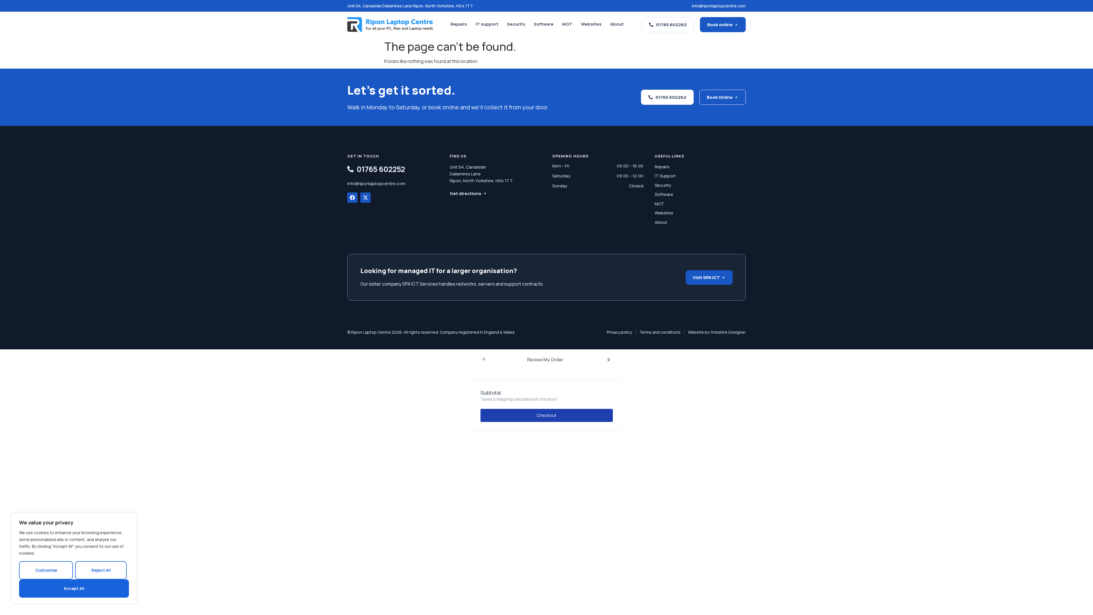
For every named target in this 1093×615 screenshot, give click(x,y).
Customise (46, 570)
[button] (483, 359)
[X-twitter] (365, 197)
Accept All (74, 588)
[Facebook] (352, 197)
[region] (74, 558)
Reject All (101, 570)
